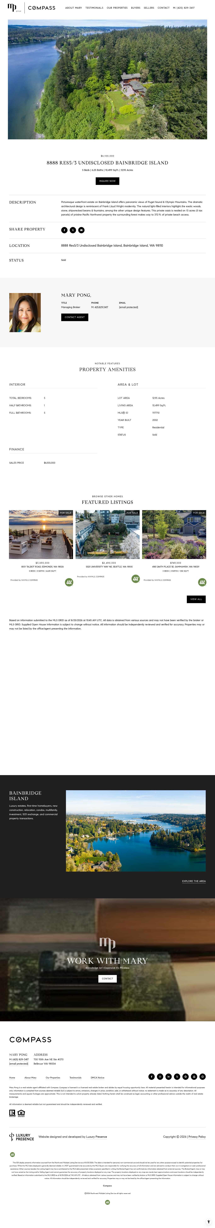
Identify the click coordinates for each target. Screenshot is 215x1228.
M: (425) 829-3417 (184, 7)
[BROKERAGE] (202, 1077)
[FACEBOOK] (151, 1077)
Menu (204, 7)
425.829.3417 (101, 307)
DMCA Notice (97, 1077)
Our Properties (117, 7)
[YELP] (177, 1077)
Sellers (149, 7)
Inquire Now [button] (107, 181)
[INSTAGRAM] (160, 1077)
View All (196, 599)
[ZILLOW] (194, 1077)
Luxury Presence (96, 1136)
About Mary (73, 7)
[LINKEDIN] (168, 1077)
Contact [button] (107, 978)
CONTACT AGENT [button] (75, 317)
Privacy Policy (197, 1136)
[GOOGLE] (185, 1077)
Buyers (135, 7)
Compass (63, 1087)
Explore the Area (194, 881)
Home (12, 1077)
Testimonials (94, 7)
